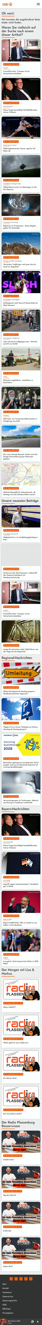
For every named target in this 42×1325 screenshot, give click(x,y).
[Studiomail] (26, 1278)
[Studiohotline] (30, 1278)
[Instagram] (21, 1278)
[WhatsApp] (11, 1278)
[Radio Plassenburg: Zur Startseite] (18, 4)
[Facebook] (16, 1278)
